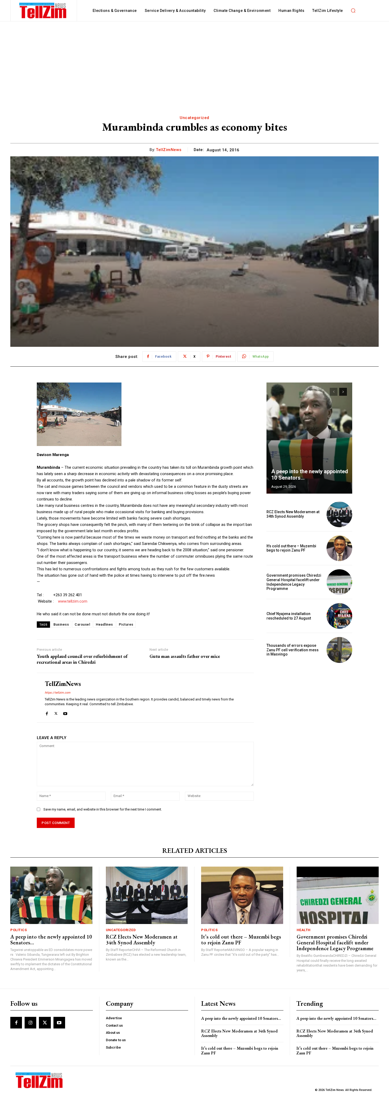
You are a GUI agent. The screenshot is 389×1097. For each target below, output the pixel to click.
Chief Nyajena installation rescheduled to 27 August (288, 616)
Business (61, 624)
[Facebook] (47, 712)
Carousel (82, 624)
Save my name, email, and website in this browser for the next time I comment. (102, 809)
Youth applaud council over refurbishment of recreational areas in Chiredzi (82, 659)
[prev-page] (333, 392)
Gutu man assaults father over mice (185, 656)
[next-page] (343, 392)
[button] (353, 11)
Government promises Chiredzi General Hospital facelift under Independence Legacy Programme (293, 582)
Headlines (104, 624)
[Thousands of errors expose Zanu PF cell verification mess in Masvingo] (339, 650)
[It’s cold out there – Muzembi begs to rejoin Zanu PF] (339, 548)
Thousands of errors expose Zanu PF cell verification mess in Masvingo (292, 650)
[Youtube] (65, 712)
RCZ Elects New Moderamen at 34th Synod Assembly (292, 514)
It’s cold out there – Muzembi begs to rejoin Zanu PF (291, 548)
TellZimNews (169, 149)
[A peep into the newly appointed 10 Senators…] (309, 438)
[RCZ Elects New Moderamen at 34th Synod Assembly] (339, 514)
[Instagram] (30, 1022)
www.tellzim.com (72, 601)
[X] (56, 712)
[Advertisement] (194, 61)
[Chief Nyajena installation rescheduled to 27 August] (339, 616)
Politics (18, 930)
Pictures (126, 624)
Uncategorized (194, 117)
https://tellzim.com (57, 692)
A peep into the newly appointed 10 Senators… (51, 939)
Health (304, 930)
